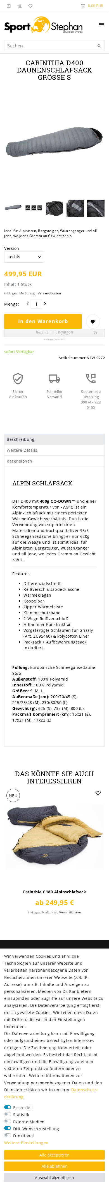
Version (11, 248)
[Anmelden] (9, 5)
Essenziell (23, 1107)
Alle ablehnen (55, 1166)
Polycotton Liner (74, 636)
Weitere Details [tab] (22, 450)
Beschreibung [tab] (20, 439)
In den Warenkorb (43, 321)
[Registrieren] (19, 5)
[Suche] (99, 46)
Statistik (21, 1114)
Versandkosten (49, 293)
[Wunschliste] (29, 5)
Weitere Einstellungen (26, 1142)
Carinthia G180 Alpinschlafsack (54, 892)
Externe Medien (29, 1121)
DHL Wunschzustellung (36, 1128)
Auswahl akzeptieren (54, 1177)
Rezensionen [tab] (19, 461)
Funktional (23, 1135)
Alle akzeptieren (54, 1155)
